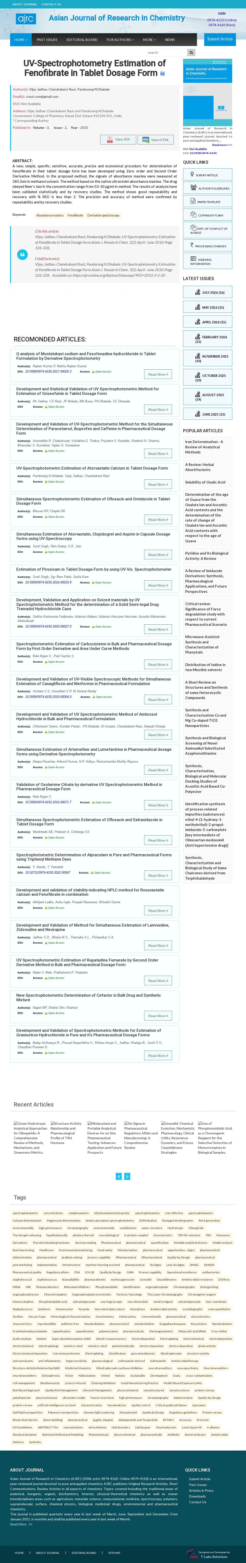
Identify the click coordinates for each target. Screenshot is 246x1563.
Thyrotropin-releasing (27, 1235)
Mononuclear (64, 1309)
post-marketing (22, 1264)
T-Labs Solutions (214, 1557)
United (105, 1375)
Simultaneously (50, 1383)
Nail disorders (121, 1427)
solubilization (128, 1227)
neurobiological (109, 1235)
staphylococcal (22, 1279)
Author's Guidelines (213, 188)
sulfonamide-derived (131, 1360)
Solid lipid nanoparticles (28, 1412)
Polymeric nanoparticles (63, 1412)
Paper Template (208, 202)
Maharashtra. (127, 1316)
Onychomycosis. (166, 1427)
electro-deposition (152, 1345)
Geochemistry (105, 1316)
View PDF (121, 139)
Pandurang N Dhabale (93, 89)
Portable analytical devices (191, 1242)
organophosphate (157, 1286)
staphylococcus (47, 1279)
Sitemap (114, 1553)
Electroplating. (94, 1353)
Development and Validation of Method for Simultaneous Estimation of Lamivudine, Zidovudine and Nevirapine (92, 927)
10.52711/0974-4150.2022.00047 (47, 872)
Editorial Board (82, 40)
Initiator (42, 1338)
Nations (120, 1375)
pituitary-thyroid (83, 1235)
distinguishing (209, 1286)
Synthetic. (35, 1442)
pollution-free (70, 1323)
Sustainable (137, 1375)
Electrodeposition (143, 1338)
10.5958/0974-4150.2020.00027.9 (48, 626)
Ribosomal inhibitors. (77, 1286)
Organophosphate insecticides (91, 1294)
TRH (208, 1235)
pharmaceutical (136, 1242)
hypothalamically (57, 1235)
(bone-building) (53, 1419)
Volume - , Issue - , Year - (60, 128)
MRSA (16, 1286)
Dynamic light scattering (99, 1412)
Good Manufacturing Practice (139, 1383)
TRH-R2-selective (189, 1235)
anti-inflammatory (49, 1360)
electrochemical (193, 1338)
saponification (61, 1331)
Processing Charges (209, 246)
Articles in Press (201, 1490)
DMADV (209, 1264)
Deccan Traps (37, 1316)
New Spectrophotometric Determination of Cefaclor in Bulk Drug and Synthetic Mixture (88, 997)
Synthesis (44, 1309)
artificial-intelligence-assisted (56, 1405)
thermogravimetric (161, 1331)
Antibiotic (173, 1434)
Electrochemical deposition (30, 1353)
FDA (77, 1272)
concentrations (53, 1213)
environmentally (23, 1227)
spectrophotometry (147, 1213)
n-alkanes (213, 1427)
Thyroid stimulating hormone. (51, 1242)
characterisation (91, 1405)
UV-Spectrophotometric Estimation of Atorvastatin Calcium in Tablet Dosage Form (92, 468)
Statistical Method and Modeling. (63, 1434)
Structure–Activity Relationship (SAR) (36, 1368)
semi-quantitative (219, 1309)
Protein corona (212, 1412)
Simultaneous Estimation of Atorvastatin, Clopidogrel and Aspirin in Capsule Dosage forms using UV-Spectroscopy (93, 536)
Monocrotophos (23, 1301)
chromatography (77, 1227)
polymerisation (108, 1331)
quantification (160, 1242)
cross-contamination (199, 1375)
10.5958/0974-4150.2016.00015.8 (48, 582)
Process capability (150, 1272)
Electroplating (169, 1338)
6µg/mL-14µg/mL (103, 1419)
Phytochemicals (99, 1434)
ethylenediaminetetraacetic (112, 1213)
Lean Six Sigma (175, 1264)
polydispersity (22, 1397)
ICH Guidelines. (23, 1427)
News (170, 40)
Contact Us (51, 4)
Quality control (140, 1405)
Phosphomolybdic (107, 1286)
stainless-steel (73, 1345)
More (148, 40)
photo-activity (207, 1345)
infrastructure (71, 1264)
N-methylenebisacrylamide (30, 1331)
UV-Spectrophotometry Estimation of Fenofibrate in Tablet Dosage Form (95, 68)
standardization (144, 1323)
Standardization (94, 1323)
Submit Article (220, 38)
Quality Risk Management (61, 1390)
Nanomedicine (116, 1405)
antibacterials (211, 1272)
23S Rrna (223, 1279)
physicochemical (127, 1390)
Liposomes (199, 1405)
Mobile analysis (223, 1242)
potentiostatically (123, 1345)
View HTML (159, 139)
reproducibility (46, 1323)
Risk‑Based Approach (26, 1390)
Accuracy (185, 1419)
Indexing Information (201, 262)
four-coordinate (216, 1301)
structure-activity (198, 1353)
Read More (157, 374)
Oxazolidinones (167, 1279)
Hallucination (87, 1375)
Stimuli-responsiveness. (111, 1338)
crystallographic (192, 1309)
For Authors (119, 40)
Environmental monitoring (75, 1250)
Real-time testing (23, 1250)
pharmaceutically (151, 1434)
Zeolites (18, 1316)
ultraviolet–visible (73, 1397)
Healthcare (46, 1250)
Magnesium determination (63, 1220)
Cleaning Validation (103, 1383)
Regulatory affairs (58, 1272)
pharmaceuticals (133, 1331)
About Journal (24, 4)
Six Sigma (155, 1264)
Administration (22, 1257)
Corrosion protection (66, 1353)
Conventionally (151, 1316)
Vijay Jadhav (38, 89)
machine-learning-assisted (103, 1264)
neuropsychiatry (187, 1368)
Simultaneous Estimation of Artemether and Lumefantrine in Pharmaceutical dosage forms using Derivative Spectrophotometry (94, 751)
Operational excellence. (182, 1272)
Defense (18, 1442)
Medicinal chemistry (78, 1368)
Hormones (223, 1235)
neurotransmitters (160, 1368)
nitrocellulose (97, 1427)
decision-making (85, 1242)
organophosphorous (26, 1294)
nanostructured (154, 1390)
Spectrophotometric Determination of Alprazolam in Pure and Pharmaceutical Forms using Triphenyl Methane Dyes (94, 857)
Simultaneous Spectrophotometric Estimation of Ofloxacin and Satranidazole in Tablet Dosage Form (89, 822)
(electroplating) (48, 1345)
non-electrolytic (138, 1301)
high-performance (50, 1227)
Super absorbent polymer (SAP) (71, 1338)
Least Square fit (192, 1427)
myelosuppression (123, 1279)
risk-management (24, 1383)
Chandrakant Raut (62, 89)
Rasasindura (199, 1323)
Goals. (177, 1375)
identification (131, 1286)
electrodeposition (220, 1338)
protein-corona (204, 1390)
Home (19, 40)
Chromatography (184, 1286)
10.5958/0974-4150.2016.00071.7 (48, 802)
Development (158, 1375)
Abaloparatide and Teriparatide (138, 1419)
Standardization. (222, 1323)
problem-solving (72, 1257)
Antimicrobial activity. (163, 1309)
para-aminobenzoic (143, 1353)
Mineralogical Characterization (70, 1316)
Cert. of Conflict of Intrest (209, 231)
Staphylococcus (23, 1309)
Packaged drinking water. (177, 1220)
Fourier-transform (102, 1397)
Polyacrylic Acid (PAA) (192, 1331)
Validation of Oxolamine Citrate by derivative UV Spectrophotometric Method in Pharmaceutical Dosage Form (89, 786)
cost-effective (174, 1213)
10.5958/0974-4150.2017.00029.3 (48, 371)
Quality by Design (110, 1272)
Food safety (105, 1250)
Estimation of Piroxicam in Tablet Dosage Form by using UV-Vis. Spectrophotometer (94, 569)
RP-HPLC (168, 1419)
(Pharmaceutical (126, 1257)
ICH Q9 (89, 1272)
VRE (28, 1286)
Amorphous (137, 1309)
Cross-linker (219, 1331)
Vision (69, 1375)
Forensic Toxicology (129, 1294)
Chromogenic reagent (202, 1294)
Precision (203, 1419)
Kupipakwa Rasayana (173, 1323)
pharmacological (102, 1360)
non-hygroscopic (111, 1301)
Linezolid (145, 1279)
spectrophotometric (25, 1213)
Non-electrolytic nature (110, 1309)
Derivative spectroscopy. (103, 215)
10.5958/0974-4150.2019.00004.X (48, 697)
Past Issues (47, 40)
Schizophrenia (51, 1375)
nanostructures (179, 1390)
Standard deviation (25, 1434)
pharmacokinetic (95, 1279)
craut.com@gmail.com (42, 96)
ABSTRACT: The (48, 1427)
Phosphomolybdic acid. (53, 1301)
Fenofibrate (75, 215)
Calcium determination (27, 1220)
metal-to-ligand (163, 1301)
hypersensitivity (76, 1360)
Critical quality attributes (171, 1405)
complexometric (78, 1213)
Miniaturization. (128, 1250)
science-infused (75, 1383)
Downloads (197, 1496)
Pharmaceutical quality (27, 1272)
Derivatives (20, 1242)
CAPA (130, 1272)
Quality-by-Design (178, 1257)
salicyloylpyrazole (84, 1301)
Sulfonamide (158, 1360)
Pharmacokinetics (47, 1286)
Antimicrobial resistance (197, 1279)
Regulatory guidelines (183, 1412)
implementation (47, 1264)
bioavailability (70, 1279)
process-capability (99, 1257)
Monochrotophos (55, 1294)
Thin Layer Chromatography (165, 1294)
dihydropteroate (171, 1353)
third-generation (209, 1220)
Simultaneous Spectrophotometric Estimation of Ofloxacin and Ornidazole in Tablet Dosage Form (93, 501)
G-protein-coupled (136, 1235)
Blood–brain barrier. (25, 1419)
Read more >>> (222, 145)
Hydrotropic (175, 1227)
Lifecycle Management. (97, 1390)
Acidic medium (22, 1338)
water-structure (152, 1227)
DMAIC (194, 1264)
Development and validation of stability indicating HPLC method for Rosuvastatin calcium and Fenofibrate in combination (90, 892)
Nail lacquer (143, 1427)
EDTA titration (148, 1220)
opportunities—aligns (181, 1250)
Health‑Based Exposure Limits (183, 1383)
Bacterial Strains (195, 1434)
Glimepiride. (196, 1227)
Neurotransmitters (216, 1368)
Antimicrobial (219, 1434)
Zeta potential (128, 1412)
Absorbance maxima (49, 215)
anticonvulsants (23, 1360)
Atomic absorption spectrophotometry (110, 1220)
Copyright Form (209, 215)
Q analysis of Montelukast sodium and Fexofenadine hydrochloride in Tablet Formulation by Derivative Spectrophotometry (86, 356)
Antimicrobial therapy (184, 1360)
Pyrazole (84, 1309)
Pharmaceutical (111, 1242)
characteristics (162, 1235)
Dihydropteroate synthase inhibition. (119, 1368)
